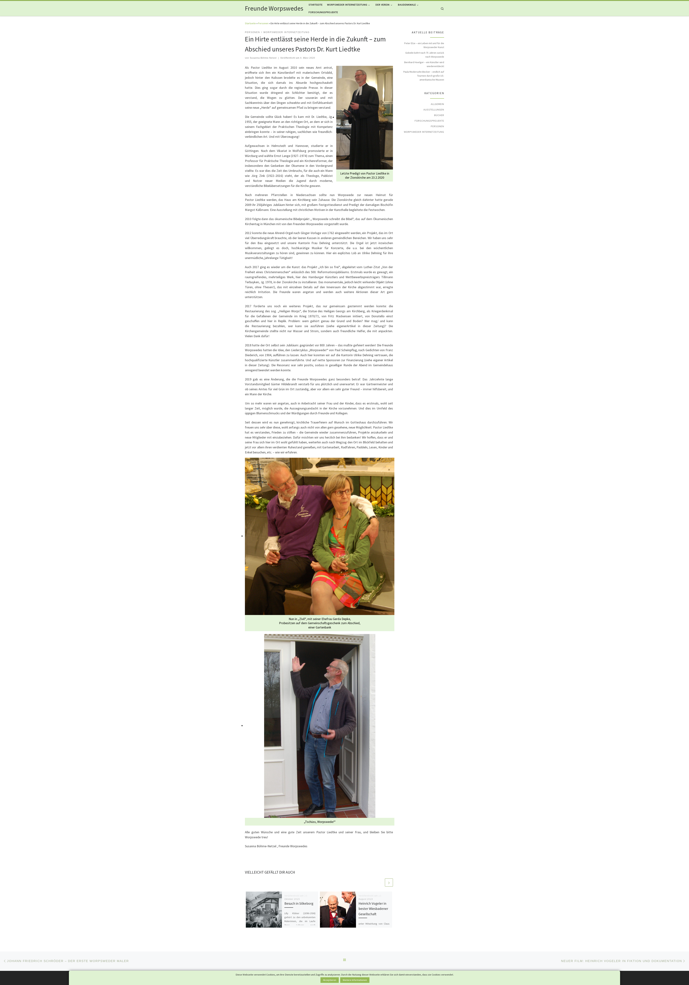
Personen (263, 23)
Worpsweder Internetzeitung (424, 131)
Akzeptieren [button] (329, 980)
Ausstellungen (433, 109)
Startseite (250, 23)
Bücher (439, 115)
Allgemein (437, 104)
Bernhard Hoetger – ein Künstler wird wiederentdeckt (424, 64)
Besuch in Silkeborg (298, 903)
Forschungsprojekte (429, 120)
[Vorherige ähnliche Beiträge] (380, 882)
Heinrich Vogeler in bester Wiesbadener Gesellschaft (373, 908)
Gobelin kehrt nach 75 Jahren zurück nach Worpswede (424, 54)
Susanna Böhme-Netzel (263, 58)
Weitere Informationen (355, 980)
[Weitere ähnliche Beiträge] (389, 882)
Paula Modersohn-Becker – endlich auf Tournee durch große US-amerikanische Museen (423, 75)
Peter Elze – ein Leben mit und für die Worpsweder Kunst (424, 45)
